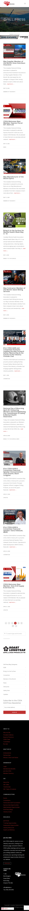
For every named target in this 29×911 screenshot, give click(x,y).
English (5, 908)
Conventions (6, 800)
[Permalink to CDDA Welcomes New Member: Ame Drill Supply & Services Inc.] (14, 573)
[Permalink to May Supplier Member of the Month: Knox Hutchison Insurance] (14, 51)
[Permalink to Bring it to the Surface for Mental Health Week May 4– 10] (14, 220)
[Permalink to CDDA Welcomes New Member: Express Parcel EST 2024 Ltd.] (14, 110)
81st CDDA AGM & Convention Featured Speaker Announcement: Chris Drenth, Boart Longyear (13, 471)
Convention (6, 378)
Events (5, 798)
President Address (8, 735)
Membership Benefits (9, 769)
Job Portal (6, 821)
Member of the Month (9, 91)
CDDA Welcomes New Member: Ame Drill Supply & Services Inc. (13, 586)
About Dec (6, 782)
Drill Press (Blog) (8, 809)
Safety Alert (6, 690)
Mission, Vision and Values (10, 757)
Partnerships (7, 755)
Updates (5, 497)
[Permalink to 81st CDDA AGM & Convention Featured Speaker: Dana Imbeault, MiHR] (14, 516)
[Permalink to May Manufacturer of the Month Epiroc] (14, 166)
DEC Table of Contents (9, 789)
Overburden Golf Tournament (11, 802)
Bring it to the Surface (9, 258)
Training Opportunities (9, 823)
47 (13, 626)
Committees (6, 742)
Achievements (7, 753)
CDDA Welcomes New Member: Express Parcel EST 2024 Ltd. (13, 123)
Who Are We (6, 732)
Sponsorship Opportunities (11, 805)
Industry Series (7, 812)
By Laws (5, 744)
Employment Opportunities (11, 825)
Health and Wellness (9, 830)
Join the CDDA (7, 771)
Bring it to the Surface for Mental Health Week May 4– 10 (13, 232)
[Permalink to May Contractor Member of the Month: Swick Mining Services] (14, 277)
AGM (4, 667)
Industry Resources (8, 827)
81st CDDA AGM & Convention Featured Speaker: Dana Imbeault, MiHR (13, 529)
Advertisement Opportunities (11, 807)
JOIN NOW (7, 863)
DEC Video (6, 784)
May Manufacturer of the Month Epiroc (13, 177)
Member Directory (8, 773)
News (4, 147)
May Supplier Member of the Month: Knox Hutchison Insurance (14, 63)
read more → (10, 84)
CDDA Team (6, 739)
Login (5, 766)
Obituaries (6, 686)
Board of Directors (8, 737)
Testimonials (7, 787)
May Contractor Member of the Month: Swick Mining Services (14, 289)
